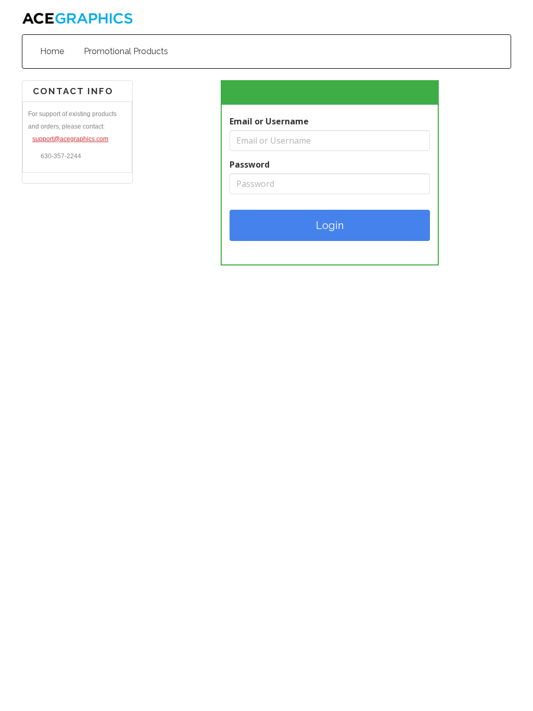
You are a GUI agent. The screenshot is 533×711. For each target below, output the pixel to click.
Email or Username (269, 121)
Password (250, 164)
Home (52, 51)
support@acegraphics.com (70, 139)
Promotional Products (126, 51)
